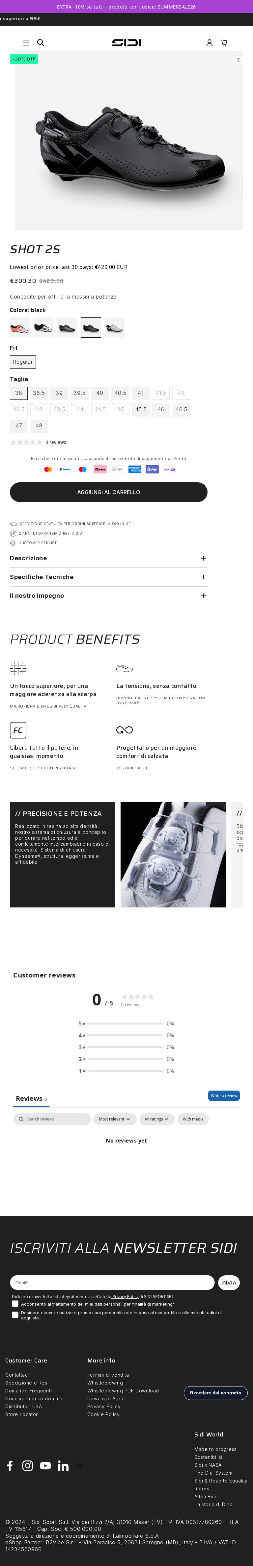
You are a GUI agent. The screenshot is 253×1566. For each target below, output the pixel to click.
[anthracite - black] (67, 327)
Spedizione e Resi (26, 1382)
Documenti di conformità (34, 1398)
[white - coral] (20, 327)
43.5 (61, 411)
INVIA (229, 1282)
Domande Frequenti (28, 1390)
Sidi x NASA (208, 1465)
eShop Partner (23, 1542)
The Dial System (213, 1473)
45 (123, 411)
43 (42, 411)
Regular (23, 361)
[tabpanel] (126, 1163)
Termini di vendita (108, 1375)
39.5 (79, 393)
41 (141, 393)
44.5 (101, 411)
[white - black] (115, 327)
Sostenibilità (208, 1457)
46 (161, 409)
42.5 (20, 411)
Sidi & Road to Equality (221, 1480)
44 (82, 411)
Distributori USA (23, 1406)
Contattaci (17, 1375)
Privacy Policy (124, 1296)
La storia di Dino (213, 1504)
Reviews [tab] (31, 1098)
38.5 (39, 393)
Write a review (224, 1095)
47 (18, 425)
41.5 (162, 394)
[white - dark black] (43, 327)
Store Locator (21, 1414)
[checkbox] (193, 1119)
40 (99, 393)
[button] (26, 43)
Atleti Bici (205, 1496)
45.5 (141, 409)
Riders (202, 1488)
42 (184, 394)
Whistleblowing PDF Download (123, 1390)
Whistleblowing (105, 1382)
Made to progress (215, 1449)
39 (59, 393)
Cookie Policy (103, 1414)
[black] (91, 327)
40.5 (120, 393)
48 (39, 425)
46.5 (181, 409)
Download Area (105, 1398)
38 (18, 393)
